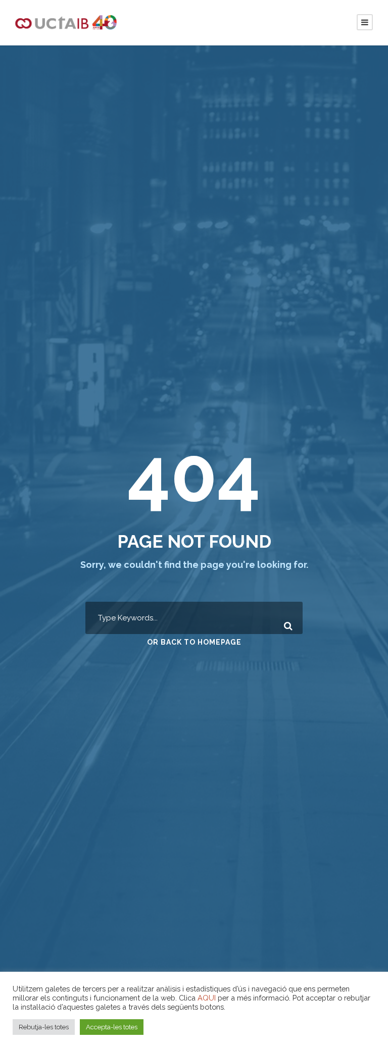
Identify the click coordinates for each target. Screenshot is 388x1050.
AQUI (207, 997)
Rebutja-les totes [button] (44, 1027)
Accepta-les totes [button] (111, 1027)
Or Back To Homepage (194, 642)
